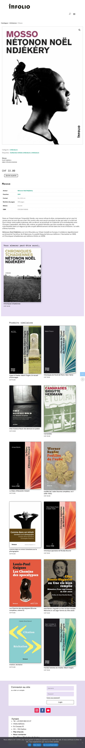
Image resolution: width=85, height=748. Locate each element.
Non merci (37, 745)
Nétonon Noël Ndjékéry (25, 191)
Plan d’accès (18, 732)
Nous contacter (19, 734)
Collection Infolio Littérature (20, 153)
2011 (19, 194)
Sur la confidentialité (51, 745)
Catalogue (4, 23)
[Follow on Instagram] (37, 710)
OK (30, 745)
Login (60, 702)
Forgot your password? (53, 698)
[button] (79, 30)
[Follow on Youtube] (48, 710)
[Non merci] (82, 742)
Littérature (13, 23)
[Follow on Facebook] (42, 710)
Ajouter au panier (11, 175)
